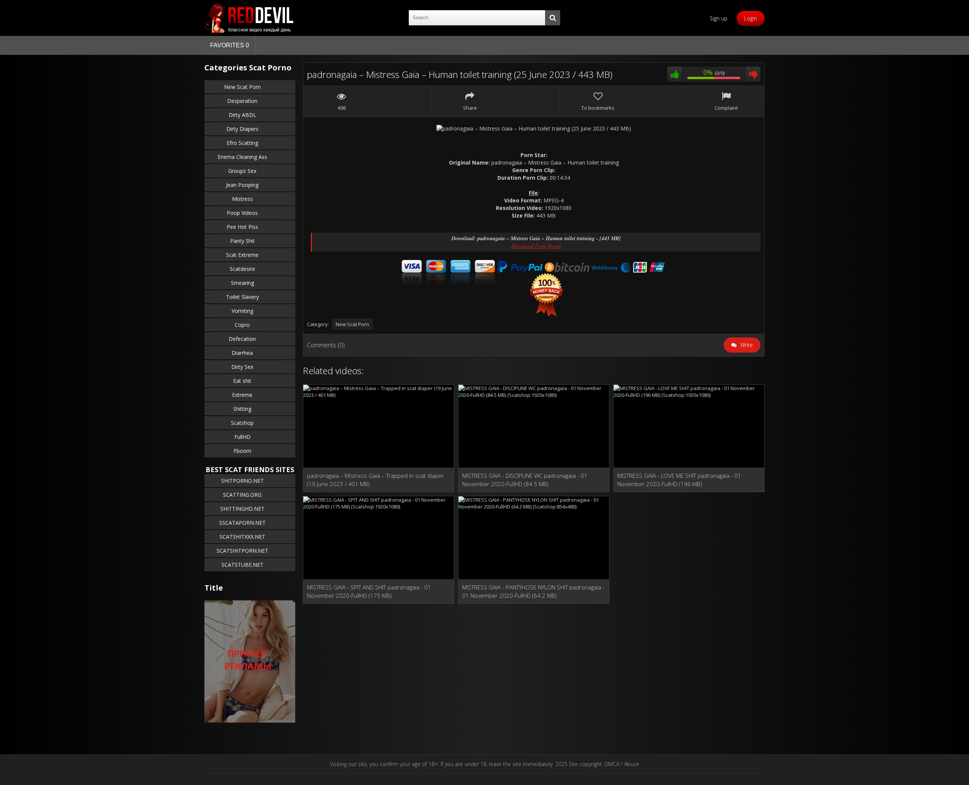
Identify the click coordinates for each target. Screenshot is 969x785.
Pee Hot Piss (242, 226)
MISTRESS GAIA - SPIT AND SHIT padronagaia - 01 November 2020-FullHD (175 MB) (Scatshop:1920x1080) (369, 591)
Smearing (242, 282)
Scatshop (242, 422)
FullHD (242, 436)
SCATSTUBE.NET (242, 564)
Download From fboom (536, 245)
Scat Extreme (242, 254)
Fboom (242, 450)
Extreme (242, 394)
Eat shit (242, 380)
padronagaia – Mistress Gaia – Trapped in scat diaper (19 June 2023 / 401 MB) (375, 480)
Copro (242, 324)
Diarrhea (242, 352)
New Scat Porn (242, 86)
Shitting (242, 408)
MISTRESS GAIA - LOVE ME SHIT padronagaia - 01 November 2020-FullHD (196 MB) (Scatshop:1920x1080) (679, 480)
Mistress (242, 198)
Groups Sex (242, 170)
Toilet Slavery (242, 296)
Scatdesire (242, 268)
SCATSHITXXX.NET (242, 536)
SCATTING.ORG (242, 494)
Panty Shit (242, 240)
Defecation (242, 338)
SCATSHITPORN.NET (242, 550)
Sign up (719, 18)
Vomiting (242, 310)
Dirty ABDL (242, 114)
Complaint (726, 107)
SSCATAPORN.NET (242, 522)
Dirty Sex (242, 366)
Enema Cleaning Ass (242, 156)
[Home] (249, 18)
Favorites (229, 45)
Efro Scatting (242, 142)
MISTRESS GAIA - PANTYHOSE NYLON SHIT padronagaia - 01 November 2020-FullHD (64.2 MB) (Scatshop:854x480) (533, 591)
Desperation (242, 100)
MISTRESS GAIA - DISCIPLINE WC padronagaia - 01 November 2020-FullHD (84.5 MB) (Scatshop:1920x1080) (524, 480)
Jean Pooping (242, 184)
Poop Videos (242, 212)
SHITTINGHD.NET (242, 508)
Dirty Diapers (242, 128)
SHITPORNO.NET (242, 480)
